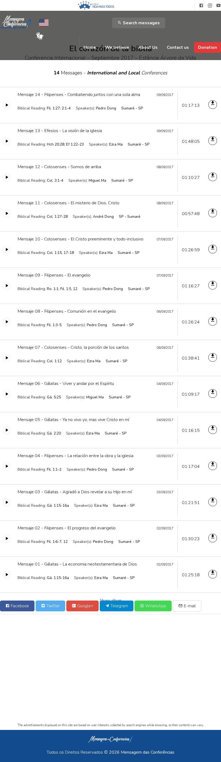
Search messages (141, 23)
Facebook (19, 606)
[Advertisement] (110, 673)
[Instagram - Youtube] (210, 5)
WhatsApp (155, 606)
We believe (117, 47)
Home (90, 47)
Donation (207, 47)
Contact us (178, 47)
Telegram (118, 606)
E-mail (189, 606)
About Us (148, 47)
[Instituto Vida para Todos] (96, 5)
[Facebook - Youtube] (199, 5)
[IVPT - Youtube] (218, 5)
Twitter (52, 606)
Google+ (84, 606)
